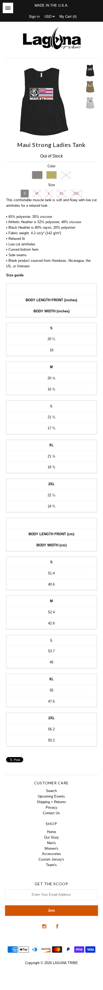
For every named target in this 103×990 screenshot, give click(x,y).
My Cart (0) (68, 16)
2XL (76, 193)
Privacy (51, 807)
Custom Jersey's (51, 859)
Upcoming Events (51, 796)
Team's (51, 865)
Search (51, 791)
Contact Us (51, 813)
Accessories (51, 854)
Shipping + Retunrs (51, 802)
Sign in (34, 16)
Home (51, 832)
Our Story (51, 837)
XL (61, 193)
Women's (51, 848)
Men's (51, 843)
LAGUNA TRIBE (65, 963)
